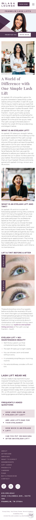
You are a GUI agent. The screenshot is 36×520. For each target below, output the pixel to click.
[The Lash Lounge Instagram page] (10, 486)
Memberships (7, 462)
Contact (5, 479)
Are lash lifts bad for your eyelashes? (18, 421)
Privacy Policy (6, 511)
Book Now (24, 4)
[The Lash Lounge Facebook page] (3, 486)
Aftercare (6, 454)
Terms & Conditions (28, 511)
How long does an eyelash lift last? (15, 413)
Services (5, 456)
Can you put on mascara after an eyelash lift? (19, 437)
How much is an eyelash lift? (18, 429)
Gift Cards (6, 465)
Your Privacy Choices (16, 511)
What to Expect (9, 459)
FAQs (3, 473)
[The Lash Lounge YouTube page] (17, 486)
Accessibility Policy (18, 513)
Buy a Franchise (9, 476)
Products (6, 467)
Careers (5, 470)
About (4, 451)
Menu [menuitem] (33, 4)
